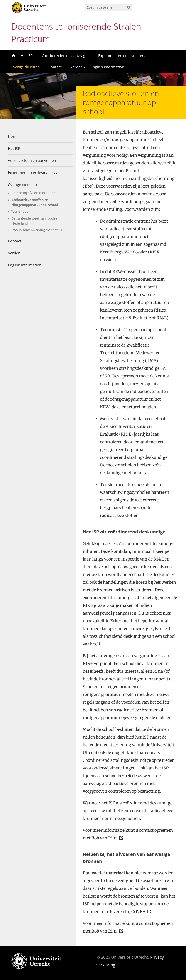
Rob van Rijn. (104, 838)
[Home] (13, 55)
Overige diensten (26, 67)
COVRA (138, 911)
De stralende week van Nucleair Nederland (35, 221)
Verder (76, 67)
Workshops (19, 211)
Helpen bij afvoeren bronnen (33, 193)
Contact (55, 67)
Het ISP (27, 55)
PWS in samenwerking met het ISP (37, 230)
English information (107, 67)
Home (13, 136)
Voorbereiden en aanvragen (66, 55)
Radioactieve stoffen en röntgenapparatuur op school (34, 202)
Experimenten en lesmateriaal (124, 55)
